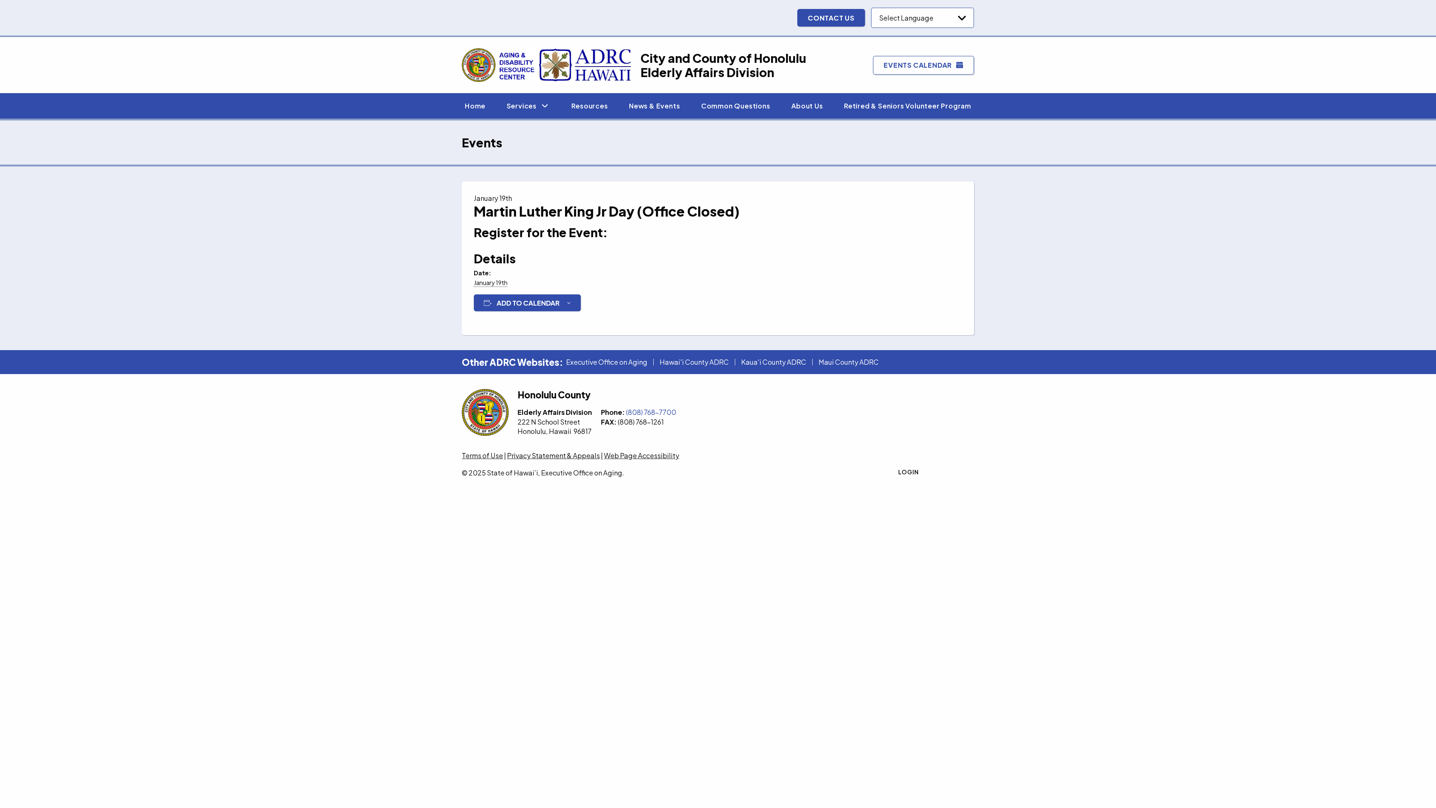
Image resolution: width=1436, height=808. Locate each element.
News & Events (654, 105)
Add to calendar (528, 303)
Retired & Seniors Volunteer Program (907, 105)
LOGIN (908, 472)
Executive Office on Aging (606, 362)
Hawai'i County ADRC (694, 362)
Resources (589, 105)
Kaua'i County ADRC (773, 362)
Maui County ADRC (849, 362)
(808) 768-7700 (651, 412)
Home (475, 105)
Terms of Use (482, 455)
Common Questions (735, 105)
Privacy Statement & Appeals (553, 455)
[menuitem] (475, 105)
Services (522, 105)
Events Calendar (918, 65)
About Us (807, 105)
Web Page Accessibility (641, 455)
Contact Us (831, 17)
